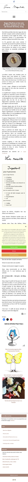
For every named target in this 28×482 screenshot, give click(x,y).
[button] (25, 226)
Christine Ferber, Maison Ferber (11, 456)
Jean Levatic (6, 467)
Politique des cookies (8, 443)
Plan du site (6, 433)
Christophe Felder (7, 464)
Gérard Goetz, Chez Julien (9, 461)
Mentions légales (7, 430)
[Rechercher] (25, 11)
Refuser (14, 251)
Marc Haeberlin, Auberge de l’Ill (11, 459)
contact (12, 420)
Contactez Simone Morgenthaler (11, 440)
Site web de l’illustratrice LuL (10, 437)
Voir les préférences (14, 255)
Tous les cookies (14, 247)
